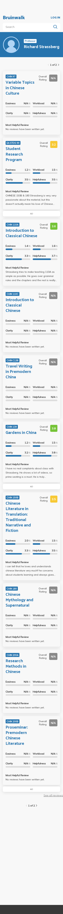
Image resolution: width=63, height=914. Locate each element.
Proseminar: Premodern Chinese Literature (17, 735)
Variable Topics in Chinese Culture (20, 88)
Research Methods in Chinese (16, 666)
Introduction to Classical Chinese (21, 233)
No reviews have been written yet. (25, 129)
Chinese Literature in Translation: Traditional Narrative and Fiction (18, 517)
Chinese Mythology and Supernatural (19, 600)
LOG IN (55, 18)
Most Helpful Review (17, 125)
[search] (28, 27)
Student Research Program (14, 154)
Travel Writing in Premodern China (19, 372)
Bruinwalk (14, 18)
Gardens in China (21, 432)
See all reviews (53, 795)
